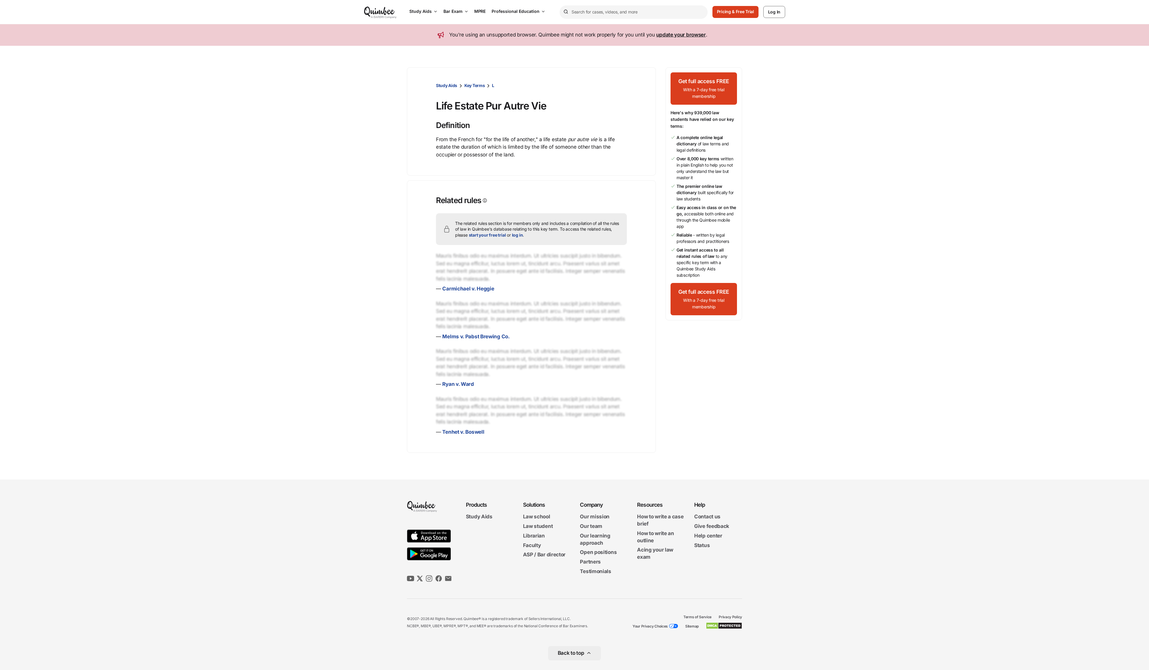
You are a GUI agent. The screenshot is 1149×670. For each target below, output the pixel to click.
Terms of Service (697, 617)
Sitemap (692, 626)
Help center (708, 536)
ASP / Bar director (544, 555)
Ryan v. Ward (458, 384)
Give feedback (711, 526)
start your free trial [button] (487, 234)
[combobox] (634, 12)
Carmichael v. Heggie (468, 289)
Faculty (532, 545)
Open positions (598, 552)
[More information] (484, 200)
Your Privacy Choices (650, 626)
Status (702, 545)
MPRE (480, 11)
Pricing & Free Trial (735, 11)
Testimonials (595, 571)
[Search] (566, 12)
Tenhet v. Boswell (463, 432)
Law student (538, 526)
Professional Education (515, 11)
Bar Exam (453, 11)
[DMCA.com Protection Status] (724, 625)
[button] (704, 88)
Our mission (595, 517)
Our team (591, 526)
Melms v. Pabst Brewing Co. (476, 336)
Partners (590, 562)
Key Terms (474, 85)
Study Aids (420, 11)
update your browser (681, 35)
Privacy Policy (730, 617)
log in (517, 234)
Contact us (707, 517)
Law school (536, 517)
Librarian (534, 536)
